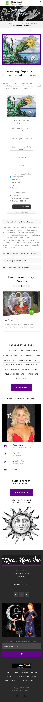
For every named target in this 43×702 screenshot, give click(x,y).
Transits (10, 676)
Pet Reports (32, 374)
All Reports (21, 378)
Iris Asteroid (10, 320)
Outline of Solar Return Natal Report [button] (21, 254)
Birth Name (21, 157)
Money (25, 672)
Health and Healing (13, 365)
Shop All (33, 681)
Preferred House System (21, 174)
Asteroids (22, 681)
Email (21, 166)
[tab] (21, 221)
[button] (14, 286)
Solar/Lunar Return (12, 355)
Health (34, 672)
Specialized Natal (29, 351)
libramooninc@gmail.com (21, 584)
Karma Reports (32, 365)
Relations (10, 681)
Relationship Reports (29, 360)
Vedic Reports (9, 360)
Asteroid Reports (30, 369)
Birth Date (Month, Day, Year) (21, 129)
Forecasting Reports (26, 23)
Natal (8, 672)
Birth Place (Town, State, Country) (21, 148)
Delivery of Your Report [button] (16, 261)
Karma (17, 672)
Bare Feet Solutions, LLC (21, 690)
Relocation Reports (14, 374)
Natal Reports (12, 351)
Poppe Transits (21, 192)
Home (10, 23)
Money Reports (12, 369)
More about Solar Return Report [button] (20, 222)
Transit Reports (32, 355)
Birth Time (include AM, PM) (21, 139)
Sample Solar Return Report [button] (18, 268)
